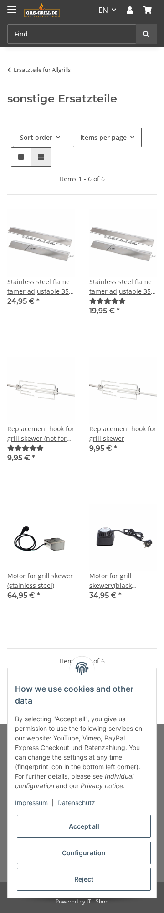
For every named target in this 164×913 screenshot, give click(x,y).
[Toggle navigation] (11, 5)
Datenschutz (76, 802)
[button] (130, 10)
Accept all (84, 826)
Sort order (36, 137)
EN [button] (103, 10)
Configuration (84, 853)
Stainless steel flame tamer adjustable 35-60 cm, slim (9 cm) (121, 286)
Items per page (103, 137)
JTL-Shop (97, 901)
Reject (83, 879)
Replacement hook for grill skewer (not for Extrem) (40, 433)
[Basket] (147, 10)
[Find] (146, 34)
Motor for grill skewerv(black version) (110, 580)
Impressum (31, 802)
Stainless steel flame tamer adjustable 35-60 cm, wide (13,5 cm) (39, 286)
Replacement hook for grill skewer (122, 433)
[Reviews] (107, 300)
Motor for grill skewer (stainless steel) (40, 580)
